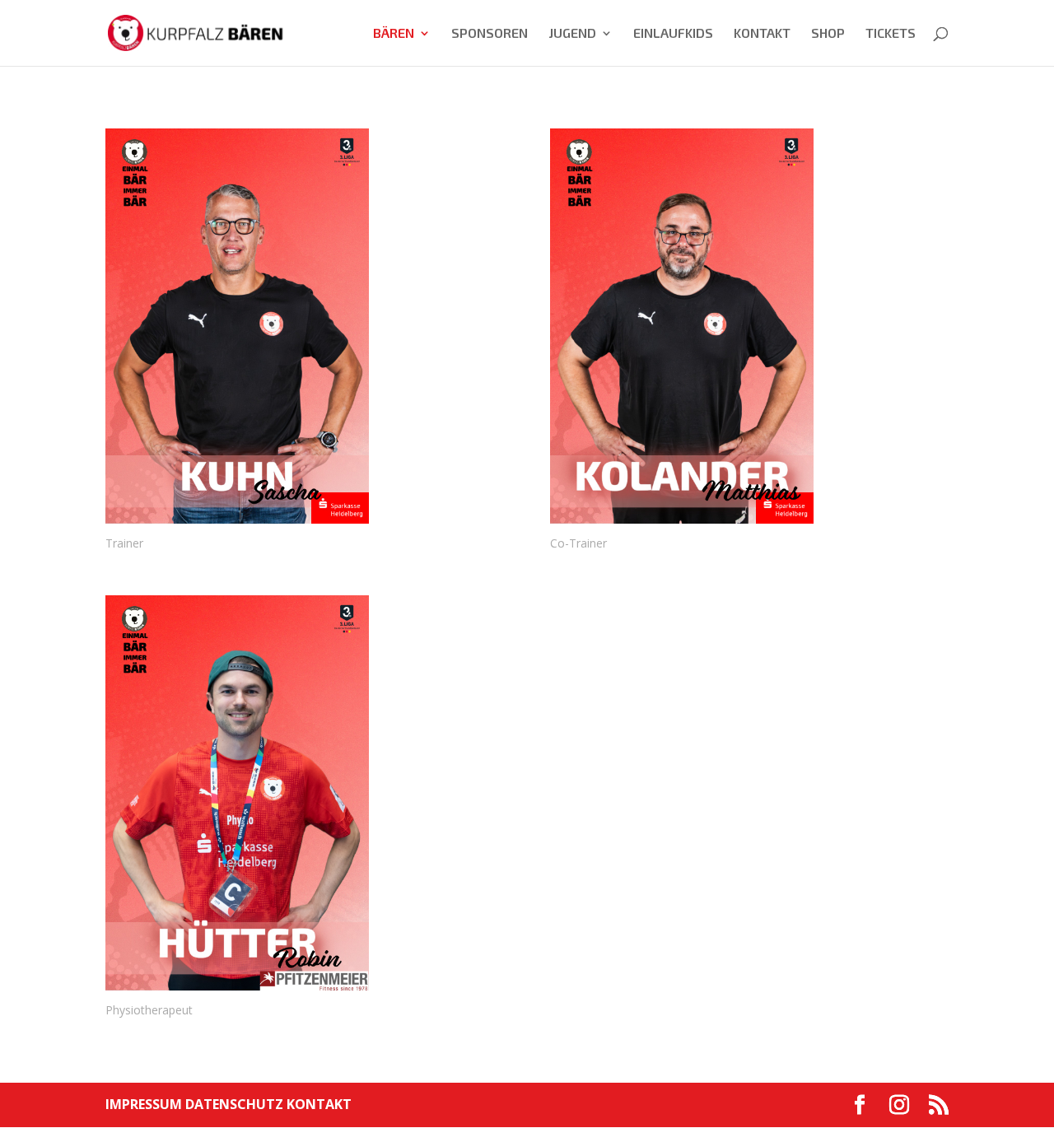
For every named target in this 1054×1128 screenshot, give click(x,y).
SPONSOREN (489, 33)
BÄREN (393, 33)
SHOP (828, 33)
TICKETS (890, 33)
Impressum (145, 1104)
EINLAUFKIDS (673, 33)
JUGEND (572, 33)
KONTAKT (762, 33)
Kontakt (319, 1104)
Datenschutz (236, 1104)
